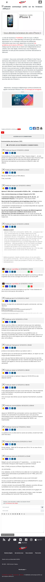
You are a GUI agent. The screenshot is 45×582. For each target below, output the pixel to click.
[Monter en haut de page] (15, 153)
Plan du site (38, 553)
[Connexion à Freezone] (40, 2)
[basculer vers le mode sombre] (7, 2)
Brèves (21, 574)
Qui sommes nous (19, 553)
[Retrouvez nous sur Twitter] (20, 539)
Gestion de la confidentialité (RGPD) (11, 559)
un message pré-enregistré (32, 89)
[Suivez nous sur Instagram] (31, 539)
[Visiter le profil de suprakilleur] (3, 269)
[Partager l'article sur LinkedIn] (38, 129)
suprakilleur (15, 269)
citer (6, 153)
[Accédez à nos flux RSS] (4, 539)
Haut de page (22, 569)
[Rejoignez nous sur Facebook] (26, 539)
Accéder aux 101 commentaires (22, 136)
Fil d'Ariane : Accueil (7, 574)
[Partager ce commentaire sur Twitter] (10, 153)
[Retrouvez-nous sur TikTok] (9, 539)
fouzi (19, 129)
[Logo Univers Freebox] (22, 2)
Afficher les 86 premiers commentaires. (23, 145)
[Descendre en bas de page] (12, 153)
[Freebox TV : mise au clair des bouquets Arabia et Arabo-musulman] (3, 132)
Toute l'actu (16, 574)
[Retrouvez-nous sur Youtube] (15, 539)
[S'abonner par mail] (41, 129)
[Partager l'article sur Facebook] (34, 129)
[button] (2, 514)
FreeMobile (19, 37)
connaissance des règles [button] (12, 503)
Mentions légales (8, 553)
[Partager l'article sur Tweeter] (31, 129)
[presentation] (2, 514)
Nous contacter (29, 553)
